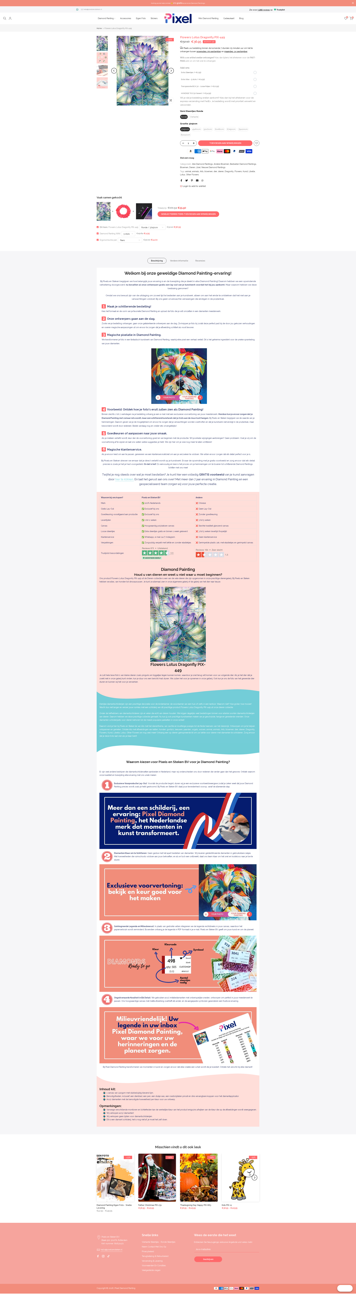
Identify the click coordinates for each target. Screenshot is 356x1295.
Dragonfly (229, 171)
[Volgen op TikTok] (108, 1256)
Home (99, 28)
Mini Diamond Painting (208, 18)
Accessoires (125, 18)
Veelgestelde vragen (151, 1270)
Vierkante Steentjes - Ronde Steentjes (158, 1242)
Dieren (192, 167)
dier (215, 171)
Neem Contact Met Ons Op (154, 1247)
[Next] (171, 70)
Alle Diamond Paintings (202, 164)
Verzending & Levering (152, 1261)
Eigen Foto (141, 18)
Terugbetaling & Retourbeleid (155, 1256)
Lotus (182, 174)
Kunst (245, 171)
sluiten (3, 3)
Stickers (154, 18)
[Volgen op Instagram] (103, 1256)
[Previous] (114, 70)
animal (188, 171)
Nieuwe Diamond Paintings (213, 167)
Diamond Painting (106, 18)
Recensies (200, 260)
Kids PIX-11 (227, 1205)
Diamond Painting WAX (110, 233)
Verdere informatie (179, 260)
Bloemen (184, 167)
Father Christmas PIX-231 (150, 1205)
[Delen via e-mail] (197, 180)
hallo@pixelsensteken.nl (93, 9)
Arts (201, 171)
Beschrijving (157, 260)
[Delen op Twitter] (186, 180)
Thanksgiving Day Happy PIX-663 (195, 1205)
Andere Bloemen (221, 164)
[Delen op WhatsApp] (202, 180)
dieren (221, 171)
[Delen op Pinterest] (192, 180)
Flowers (238, 171)
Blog (241, 18)
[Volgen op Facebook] (98, 1256)
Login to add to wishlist (194, 186)
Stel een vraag (187, 158)
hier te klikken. (124, 479)
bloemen (208, 171)
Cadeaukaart (228, 18)
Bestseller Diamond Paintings (243, 164)
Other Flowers (192, 174)
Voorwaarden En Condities (154, 1265)
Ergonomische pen (108, 240)
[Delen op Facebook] (181, 180)
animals (195, 171)
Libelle (252, 171)
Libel (198, 167)
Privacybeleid (148, 1251)
